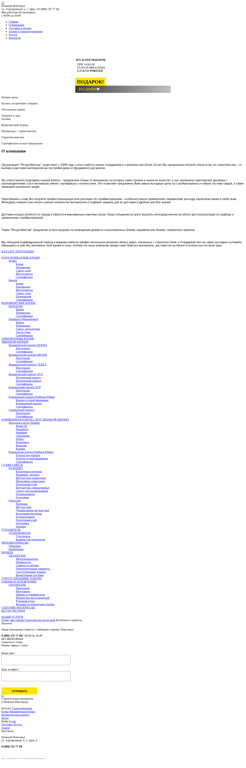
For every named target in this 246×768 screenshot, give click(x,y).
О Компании (16, 24)
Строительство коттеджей (39, 620)
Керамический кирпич (15, 714)
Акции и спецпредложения (25, 31)
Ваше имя (8, 653)
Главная (13, 21)
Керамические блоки (22, 711)
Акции (5, 727)
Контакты (15, 37)
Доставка (7, 724)
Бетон (5, 718)
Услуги (13, 34)
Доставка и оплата (20, 28)
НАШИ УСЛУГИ (12, 616)
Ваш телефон (10, 669)
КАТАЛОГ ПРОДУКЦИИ (17, 251)
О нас (12, 721)
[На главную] (2, 3)
